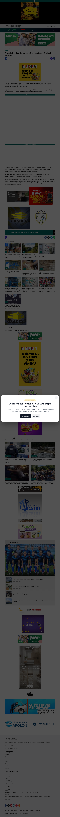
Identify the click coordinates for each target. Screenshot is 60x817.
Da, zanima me (26, 416)
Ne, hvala (35, 416)
